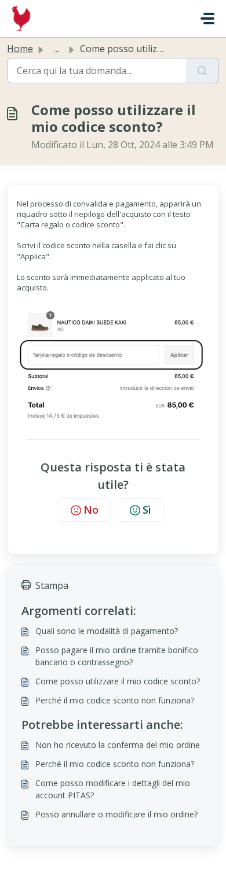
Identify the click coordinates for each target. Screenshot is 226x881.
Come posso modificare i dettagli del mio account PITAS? (112, 789)
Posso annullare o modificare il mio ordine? (116, 814)
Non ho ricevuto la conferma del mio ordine (117, 744)
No (91, 510)
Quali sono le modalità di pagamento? (106, 630)
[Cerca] (202, 70)
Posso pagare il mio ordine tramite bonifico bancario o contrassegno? (116, 656)
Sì (147, 510)
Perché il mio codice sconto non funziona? (114, 700)
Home (20, 48)
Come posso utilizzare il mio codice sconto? (117, 681)
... (56, 48)
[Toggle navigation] (207, 18)
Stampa (51, 585)
